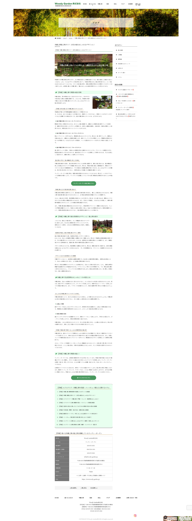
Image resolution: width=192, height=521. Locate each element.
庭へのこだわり (92, 4)
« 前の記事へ (73, 488)
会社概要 (130, 4)
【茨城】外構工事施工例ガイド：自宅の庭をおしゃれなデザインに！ (77, 395)
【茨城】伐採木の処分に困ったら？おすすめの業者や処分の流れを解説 (77, 406)
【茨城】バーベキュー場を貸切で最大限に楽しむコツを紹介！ (75, 417)
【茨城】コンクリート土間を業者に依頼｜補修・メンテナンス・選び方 (77, 424)
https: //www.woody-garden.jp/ (91, 479)
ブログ (122, 4)
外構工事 (100, 4)
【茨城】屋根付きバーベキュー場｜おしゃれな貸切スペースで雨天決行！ (78, 413)
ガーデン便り (121, 72)
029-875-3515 (91, 445)
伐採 (107, 4)
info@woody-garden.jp (91, 457)
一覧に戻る (84, 488)
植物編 (120, 59)
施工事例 (120, 50)
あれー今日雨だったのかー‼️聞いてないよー (125, 102)
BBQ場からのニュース (124, 64)
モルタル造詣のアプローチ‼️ (126, 90)
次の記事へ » (93, 488)
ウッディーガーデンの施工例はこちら (84, 183)
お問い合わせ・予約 (138, 4)
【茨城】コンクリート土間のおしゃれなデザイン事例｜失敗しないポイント (78, 421)
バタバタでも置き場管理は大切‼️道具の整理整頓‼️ (125, 95)
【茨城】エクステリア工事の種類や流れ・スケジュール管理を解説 (76, 402)
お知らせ (120, 68)
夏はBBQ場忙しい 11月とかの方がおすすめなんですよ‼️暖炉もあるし (125, 116)
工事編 (120, 55)
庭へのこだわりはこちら (83, 378)
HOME (85, 4)
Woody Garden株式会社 (96, 502)
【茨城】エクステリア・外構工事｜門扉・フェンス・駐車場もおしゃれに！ (78, 399)
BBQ (115, 4)
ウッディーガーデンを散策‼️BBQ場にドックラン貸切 (125, 108)
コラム (70, 38)
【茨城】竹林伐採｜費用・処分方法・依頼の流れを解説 (73, 410)
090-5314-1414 (91, 449)
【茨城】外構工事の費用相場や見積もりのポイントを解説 (74, 392)
